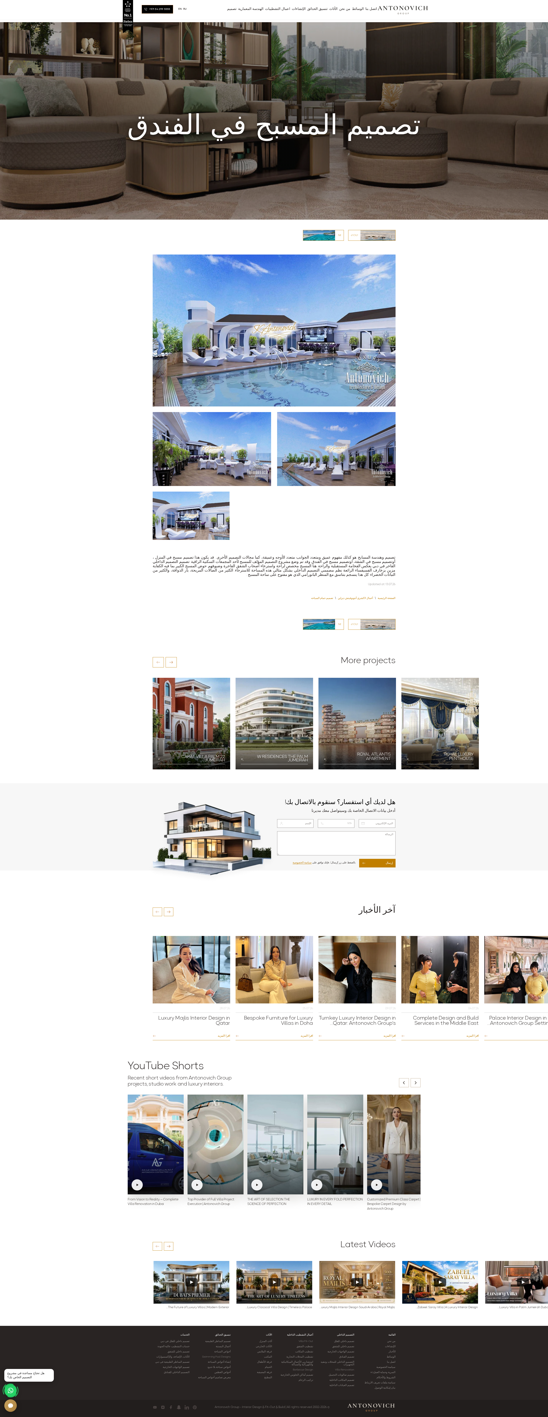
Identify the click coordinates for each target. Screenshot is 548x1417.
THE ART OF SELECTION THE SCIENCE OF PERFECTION (268, 1202)
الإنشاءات (390, 1346)
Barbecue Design (303, 1370)
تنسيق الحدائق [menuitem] (317, 9)
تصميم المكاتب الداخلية (341, 1380)
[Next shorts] (416, 1082)
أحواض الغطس (222, 1372)
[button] (158, 662)
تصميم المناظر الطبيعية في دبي (172, 1362)
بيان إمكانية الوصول (384, 1388)
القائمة (392, 1335)
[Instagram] (163, 1407)
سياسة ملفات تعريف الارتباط (380, 1382)
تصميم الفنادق (346, 1357)
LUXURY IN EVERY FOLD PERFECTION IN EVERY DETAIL (335, 1202)
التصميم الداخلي (345, 1335)
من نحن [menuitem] (344, 9)
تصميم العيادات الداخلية (341, 1385)
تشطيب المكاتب (304, 1351)
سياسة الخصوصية (302, 862)
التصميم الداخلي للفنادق (176, 1372)
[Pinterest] (194, 1407)
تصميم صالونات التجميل (341, 1375)
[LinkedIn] (187, 1407)
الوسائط (391, 1357)
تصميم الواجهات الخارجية (341, 1351)
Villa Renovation (344, 1370)
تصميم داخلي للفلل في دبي (174, 1341)
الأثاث (269, 1335)
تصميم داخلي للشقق (343, 1346)
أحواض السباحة (222, 1351)
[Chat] (10, 1405)
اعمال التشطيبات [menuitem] (277, 9)
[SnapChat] (179, 1407)
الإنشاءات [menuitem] (299, 9)
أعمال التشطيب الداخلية (300, 1335)
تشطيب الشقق (305, 1346)
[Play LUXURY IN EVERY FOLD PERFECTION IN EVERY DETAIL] (335, 1144)
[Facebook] (171, 1407)
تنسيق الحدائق (223, 1335)
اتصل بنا (391, 1362)
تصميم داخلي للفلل (344, 1341)
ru (185, 9)
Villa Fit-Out (306, 1341)
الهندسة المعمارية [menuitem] (250, 9)
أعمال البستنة (223, 1346)
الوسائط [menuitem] (358, 9)
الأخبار (392, 1351)
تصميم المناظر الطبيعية (218, 1341)
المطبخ (268, 1377)
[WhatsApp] (10, 1390)
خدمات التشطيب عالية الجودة (173, 1346)
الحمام (268, 1367)
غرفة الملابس (264, 1351)
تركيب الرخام (306, 1380)
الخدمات (184, 1335)
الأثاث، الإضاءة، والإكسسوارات (172, 1357)
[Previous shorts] (404, 1082)
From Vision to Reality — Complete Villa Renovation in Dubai (153, 1202)
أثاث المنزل (265, 1341)
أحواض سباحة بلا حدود (219, 1367)
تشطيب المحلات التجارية (299, 1357)
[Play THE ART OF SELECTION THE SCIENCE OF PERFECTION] (275, 1144)
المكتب (268, 1357)
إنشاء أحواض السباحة (219, 1362)
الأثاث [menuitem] (333, 9)
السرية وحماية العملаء (383, 1372)
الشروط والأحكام (386, 1377)
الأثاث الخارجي (264, 1346)
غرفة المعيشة (264, 1372)
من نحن (391, 1341)
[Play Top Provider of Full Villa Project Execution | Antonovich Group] (216, 1144)
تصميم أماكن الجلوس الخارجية (297, 1375)
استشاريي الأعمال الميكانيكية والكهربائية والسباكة (297, 1363)
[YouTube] (155, 1407)
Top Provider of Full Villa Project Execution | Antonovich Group (211, 1202)
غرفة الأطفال (264, 1362)
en (180, 9)
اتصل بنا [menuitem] (371, 9)
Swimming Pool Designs (216, 1357)
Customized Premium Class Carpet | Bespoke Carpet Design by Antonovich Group (393, 1204)
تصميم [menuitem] (231, 9)
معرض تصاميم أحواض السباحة (214, 1377)
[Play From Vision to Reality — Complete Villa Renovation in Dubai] (156, 1144)
